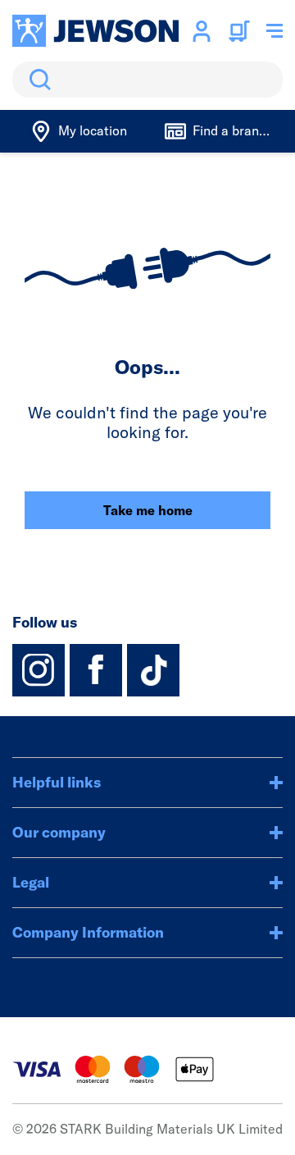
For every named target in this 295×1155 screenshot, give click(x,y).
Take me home (148, 510)
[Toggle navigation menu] (274, 31)
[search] (147, 80)
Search (36, 80)
